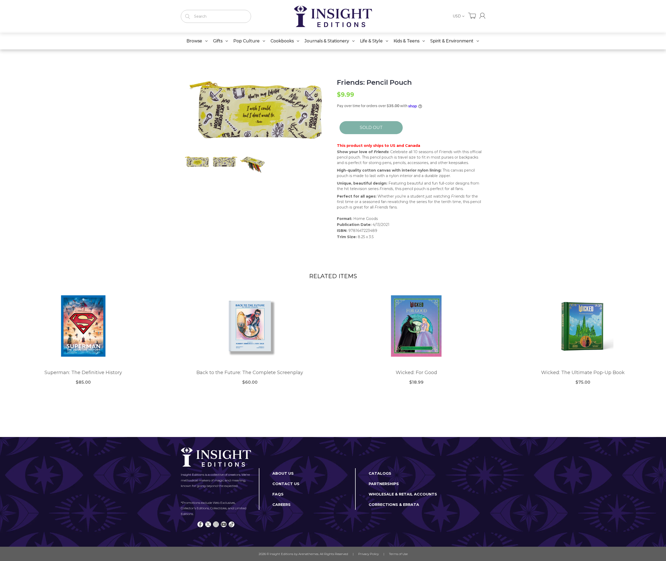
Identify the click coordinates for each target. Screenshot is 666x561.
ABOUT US (283, 473)
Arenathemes (308, 554)
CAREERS (281, 504)
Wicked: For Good (416, 372)
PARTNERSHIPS (384, 483)
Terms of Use (398, 554)
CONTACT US (285, 483)
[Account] (482, 16)
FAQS (278, 494)
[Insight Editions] (333, 16)
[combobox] (216, 16)
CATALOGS (380, 473)
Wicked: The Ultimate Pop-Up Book (583, 372)
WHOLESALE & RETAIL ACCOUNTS (403, 494)
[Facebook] (200, 524)
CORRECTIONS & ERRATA (394, 504)
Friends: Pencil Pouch (374, 83)
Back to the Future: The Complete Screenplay (249, 372)
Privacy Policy (368, 554)
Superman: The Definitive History (83, 372)
